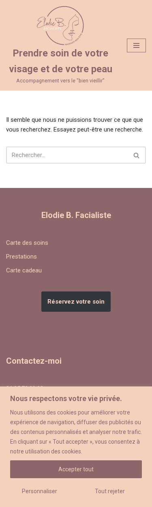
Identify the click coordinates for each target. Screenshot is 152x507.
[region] (76, 446)
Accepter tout (76, 469)
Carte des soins (27, 242)
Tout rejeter (110, 491)
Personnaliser (39, 491)
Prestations (21, 256)
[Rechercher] (137, 155)
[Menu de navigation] (136, 45)
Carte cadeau (24, 270)
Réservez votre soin (76, 301)
